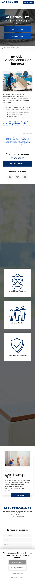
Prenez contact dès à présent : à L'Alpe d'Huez (15, 123)
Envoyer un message (17, 164)
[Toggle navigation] (2, 7)
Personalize (18, 573)
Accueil (3, 47)
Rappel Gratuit (28, 2)
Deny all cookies (18, 568)
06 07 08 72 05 (17, 29)
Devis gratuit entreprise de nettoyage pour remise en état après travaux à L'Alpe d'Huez (17, 137)
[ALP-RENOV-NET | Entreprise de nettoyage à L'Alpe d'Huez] (9, 2)
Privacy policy (18, 577)
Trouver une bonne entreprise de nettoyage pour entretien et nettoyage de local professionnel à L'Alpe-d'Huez (17, 142)
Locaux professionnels (13, 47)
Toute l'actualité (20, 495)
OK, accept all (18, 562)
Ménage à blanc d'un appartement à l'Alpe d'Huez (15, 476)
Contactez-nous (17, 36)
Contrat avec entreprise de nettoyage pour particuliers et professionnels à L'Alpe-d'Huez (17, 140)
